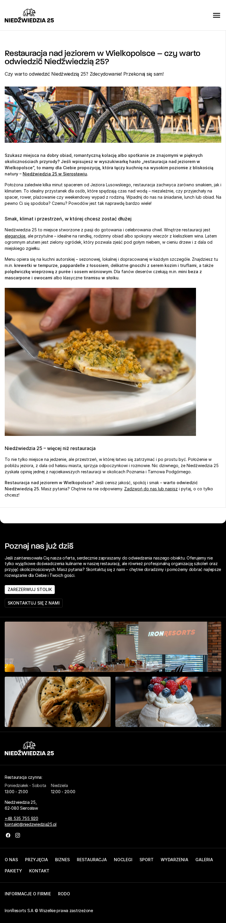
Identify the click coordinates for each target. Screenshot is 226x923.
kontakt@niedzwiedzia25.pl (30, 824)
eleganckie (15, 235)
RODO (64, 893)
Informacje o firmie (28, 893)
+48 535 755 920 (21, 818)
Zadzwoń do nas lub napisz (151, 488)
